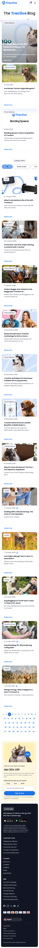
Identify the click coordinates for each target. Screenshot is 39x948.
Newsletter (7, 873)
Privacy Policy (15, 798)
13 (8, 719)
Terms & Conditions (9, 931)
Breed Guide (21, 167)
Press (5, 870)
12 (4, 719)
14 (12, 719)
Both (22, 783)
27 (29, 723)
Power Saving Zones (10, 899)
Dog (8, 783)
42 (25, 731)
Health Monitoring (9, 885)
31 (13, 727)
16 (19, 719)
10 (32, 714)
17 (23, 719)
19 (30, 719)
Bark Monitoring (9, 888)
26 (25, 723)
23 (13, 723)
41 (21, 731)
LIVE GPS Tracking (9, 882)
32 (17, 727)
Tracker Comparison (11, 850)
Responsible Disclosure (9, 933)
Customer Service (9, 847)
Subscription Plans (10, 844)
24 (17, 723)
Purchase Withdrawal (11, 853)
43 (29, 731)
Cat (15, 783)
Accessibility (6, 926)
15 (15, 719)
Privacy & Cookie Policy (9, 936)
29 (6, 727)
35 (29, 727)
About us (6, 862)
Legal (4, 928)
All (7, 167)
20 (34, 719)
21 (5, 723)
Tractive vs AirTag (10, 897)
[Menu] (35, 3)
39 (13, 731)
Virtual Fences (8, 891)
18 (26, 719)
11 (35, 714)
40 (18, 731)
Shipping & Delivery (10, 841)
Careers (6, 865)
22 (9, 723)
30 (10, 727)
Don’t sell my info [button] (8, 938)
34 (25, 727)
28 (33, 723)
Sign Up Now (19, 793)
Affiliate (6, 867)
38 (9, 731)
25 (21, 723)
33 (21, 727)
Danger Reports (9, 894)
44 (34, 731)
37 (5, 731)
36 (33, 727)
